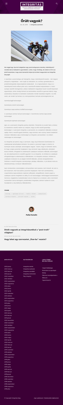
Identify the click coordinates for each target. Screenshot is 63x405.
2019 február (8, 372)
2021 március (8, 313)
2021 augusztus (8, 301)
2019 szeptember (9, 354)
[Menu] (6, 3)
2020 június (7, 335)
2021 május (7, 308)
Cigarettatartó (46, 280)
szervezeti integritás (23, 196)
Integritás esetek (28, 266)
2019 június (7, 362)
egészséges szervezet (18, 193)
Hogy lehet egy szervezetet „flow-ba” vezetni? (25, 238)
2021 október (8, 296)
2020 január (7, 347)
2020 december (9, 320)
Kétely (44, 273)
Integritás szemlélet (37, 24)
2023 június (7, 266)
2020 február (8, 345)
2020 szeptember (9, 327)
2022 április (7, 291)
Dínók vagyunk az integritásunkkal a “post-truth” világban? (27, 230)
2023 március (8, 269)
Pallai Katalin (31, 215)
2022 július (7, 286)
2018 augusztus (8, 386)
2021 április (7, 310)
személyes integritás (10, 196)
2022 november (9, 276)
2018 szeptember (9, 384)
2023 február (8, 271)
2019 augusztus (8, 357)
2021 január (7, 318)
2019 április (7, 367)
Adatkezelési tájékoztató (51, 398)
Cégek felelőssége (47, 268)
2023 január (7, 274)
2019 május (7, 364)
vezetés (33, 196)
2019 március (8, 369)
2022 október (8, 278)
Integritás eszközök (29, 269)
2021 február (8, 315)
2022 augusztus (9, 283)
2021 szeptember (9, 298)
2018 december (8, 376)
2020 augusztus (9, 330)
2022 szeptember (9, 281)
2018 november (8, 379)
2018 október (8, 381)
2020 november (9, 323)
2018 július (7, 389)
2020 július (7, 332)
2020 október (8, 325)
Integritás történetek (29, 274)
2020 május (7, 337)
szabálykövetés (42, 193)
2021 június (7, 305)
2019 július (7, 359)
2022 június (7, 288)
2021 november (8, 293)
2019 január (7, 374)
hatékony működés (31, 193)
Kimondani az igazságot (49, 270)
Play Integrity (27, 276)
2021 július (7, 303)
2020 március (8, 342)
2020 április (7, 340)
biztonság (7, 193)
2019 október (8, 352)
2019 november (8, 349)
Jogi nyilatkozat (38, 398)
